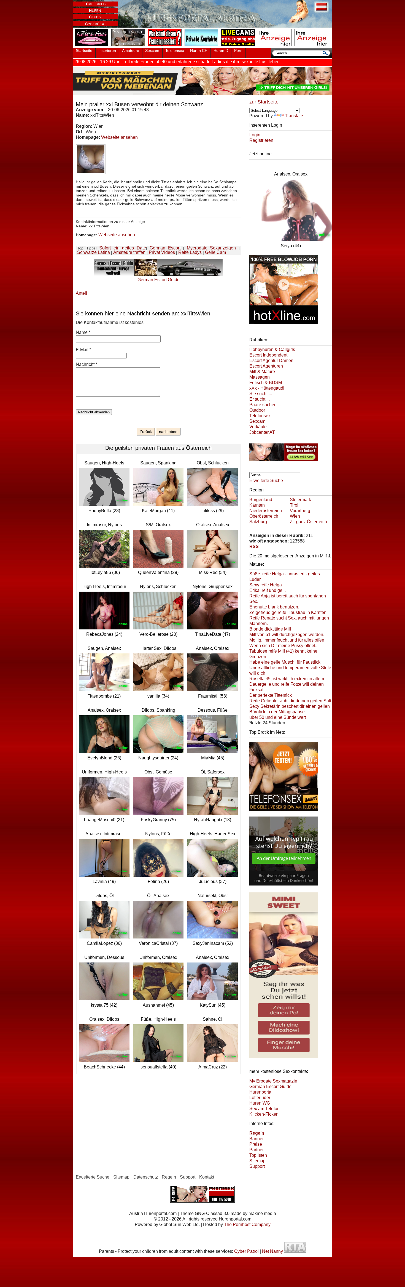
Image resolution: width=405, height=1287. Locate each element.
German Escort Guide (270, 1086)
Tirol (294, 505)
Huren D (221, 50)
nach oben (168, 431)
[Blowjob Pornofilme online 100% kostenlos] (283, 324)
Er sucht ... (259, 399)
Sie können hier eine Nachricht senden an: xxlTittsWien (143, 313)
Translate (294, 115)
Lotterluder (259, 1097)
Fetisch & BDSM (265, 382)
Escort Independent (268, 355)
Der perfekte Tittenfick (270, 695)
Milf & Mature (262, 371)
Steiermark (300, 499)
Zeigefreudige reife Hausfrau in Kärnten (287, 612)
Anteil (81, 293)
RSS (254, 546)
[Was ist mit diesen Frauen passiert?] (166, 46)
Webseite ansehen (119, 137)
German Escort (165, 248)
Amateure (130, 50)
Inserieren (107, 50)
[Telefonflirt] (283, 812)
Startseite (84, 50)
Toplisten (258, 1155)
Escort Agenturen (266, 366)
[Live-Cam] (239, 46)
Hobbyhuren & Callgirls (272, 349)
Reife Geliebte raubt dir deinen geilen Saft (290, 700)
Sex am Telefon (264, 1108)
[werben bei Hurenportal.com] (276, 46)
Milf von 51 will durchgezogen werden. (286, 634)
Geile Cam (215, 252)
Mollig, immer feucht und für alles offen (286, 640)
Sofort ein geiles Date (122, 248)
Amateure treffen (129, 252)
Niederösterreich (265, 510)
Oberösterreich (263, 516)
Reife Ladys (190, 252)
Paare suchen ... (265, 404)
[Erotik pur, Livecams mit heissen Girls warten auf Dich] (283, 462)
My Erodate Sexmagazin (273, 1081)
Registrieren (261, 140)
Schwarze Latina (93, 252)
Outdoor (257, 410)
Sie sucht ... (260, 393)
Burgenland (260, 499)
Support (257, 1166)
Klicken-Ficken (264, 1114)
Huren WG (259, 1103)
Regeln (169, 1177)
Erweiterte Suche (266, 480)
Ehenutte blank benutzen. (274, 607)
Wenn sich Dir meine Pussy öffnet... (283, 645)
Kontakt (206, 1177)
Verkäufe (258, 426)
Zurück (146, 431)
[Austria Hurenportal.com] (202, 26)
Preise (255, 1144)
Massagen (259, 377)
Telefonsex (174, 50)
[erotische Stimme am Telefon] (92, 46)
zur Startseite (264, 102)
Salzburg (258, 521)
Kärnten (257, 505)
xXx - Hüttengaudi (266, 388)
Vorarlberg (300, 510)
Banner (256, 1138)
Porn (238, 50)
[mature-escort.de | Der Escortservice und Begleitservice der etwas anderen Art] (129, 46)
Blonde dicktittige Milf (270, 629)
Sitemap (257, 1160)
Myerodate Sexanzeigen (211, 248)
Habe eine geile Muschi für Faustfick (284, 662)
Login (254, 134)
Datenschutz (145, 1177)
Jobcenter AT (262, 432)
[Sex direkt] (202, 1201)
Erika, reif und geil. (267, 590)
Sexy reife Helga (265, 585)
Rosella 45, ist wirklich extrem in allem (286, 678)
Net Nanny (272, 1251)
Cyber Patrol (246, 1251)
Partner (256, 1149)
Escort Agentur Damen (271, 360)
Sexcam (152, 50)
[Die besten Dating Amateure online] (202, 93)
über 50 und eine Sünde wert (277, 717)
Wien (295, 516)
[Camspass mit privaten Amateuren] (202, 46)
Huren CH (198, 50)
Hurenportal (260, 1092)
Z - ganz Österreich (308, 521)
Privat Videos (162, 252)
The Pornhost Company (247, 1224)
